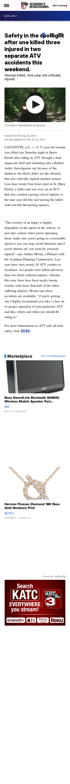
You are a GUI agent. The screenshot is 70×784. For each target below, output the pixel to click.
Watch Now (59, 5)
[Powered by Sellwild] (60, 576)
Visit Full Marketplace (53, 356)
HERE (25, 330)
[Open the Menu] (6, 5)
